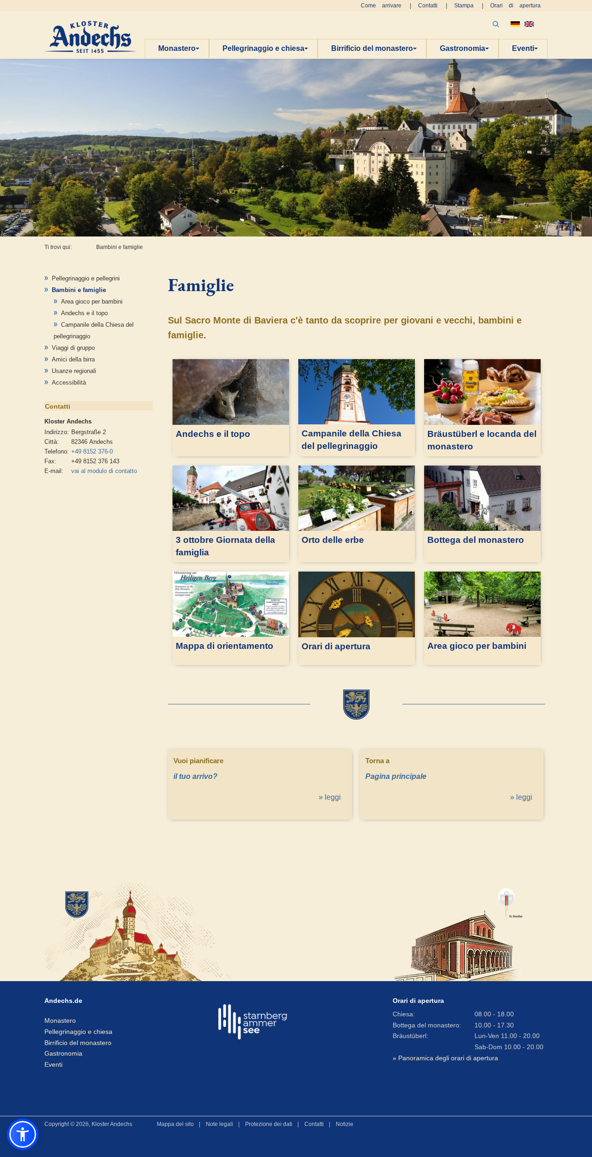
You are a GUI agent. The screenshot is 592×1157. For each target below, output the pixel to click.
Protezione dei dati (268, 1124)
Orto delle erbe (333, 540)
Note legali (219, 1124)
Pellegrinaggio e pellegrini (86, 278)
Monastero (177, 48)
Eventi (523, 48)
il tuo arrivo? (195, 776)
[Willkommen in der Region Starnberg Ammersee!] (252, 1021)
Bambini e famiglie (79, 289)
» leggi (330, 797)
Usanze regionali (74, 370)
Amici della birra (73, 359)
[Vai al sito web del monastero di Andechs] (124, 930)
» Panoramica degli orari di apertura (445, 1058)
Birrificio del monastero (372, 48)
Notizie (344, 1124)
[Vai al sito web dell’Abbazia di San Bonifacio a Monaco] (459, 930)
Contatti (428, 5)
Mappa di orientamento (224, 646)
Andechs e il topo (84, 313)
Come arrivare (381, 5)
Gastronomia (462, 48)
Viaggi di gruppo (73, 347)
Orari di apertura (515, 5)
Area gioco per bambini (92, 301)
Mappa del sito (175, 1124)
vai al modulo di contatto (104, 470)
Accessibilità (69, 382)
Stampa (464, 5)
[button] (22, 1134)
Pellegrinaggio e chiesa (263, 48)
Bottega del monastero (475, 540)
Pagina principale (395, 776)
